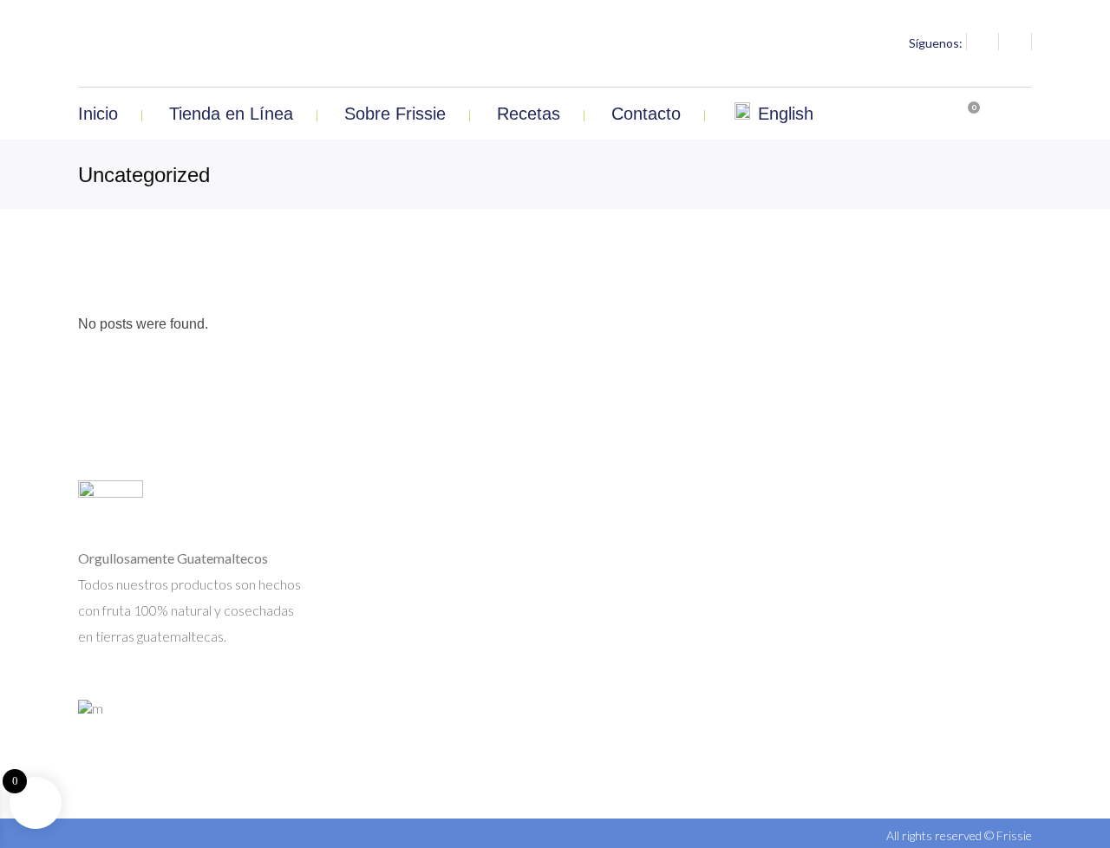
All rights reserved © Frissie (959, 835)
